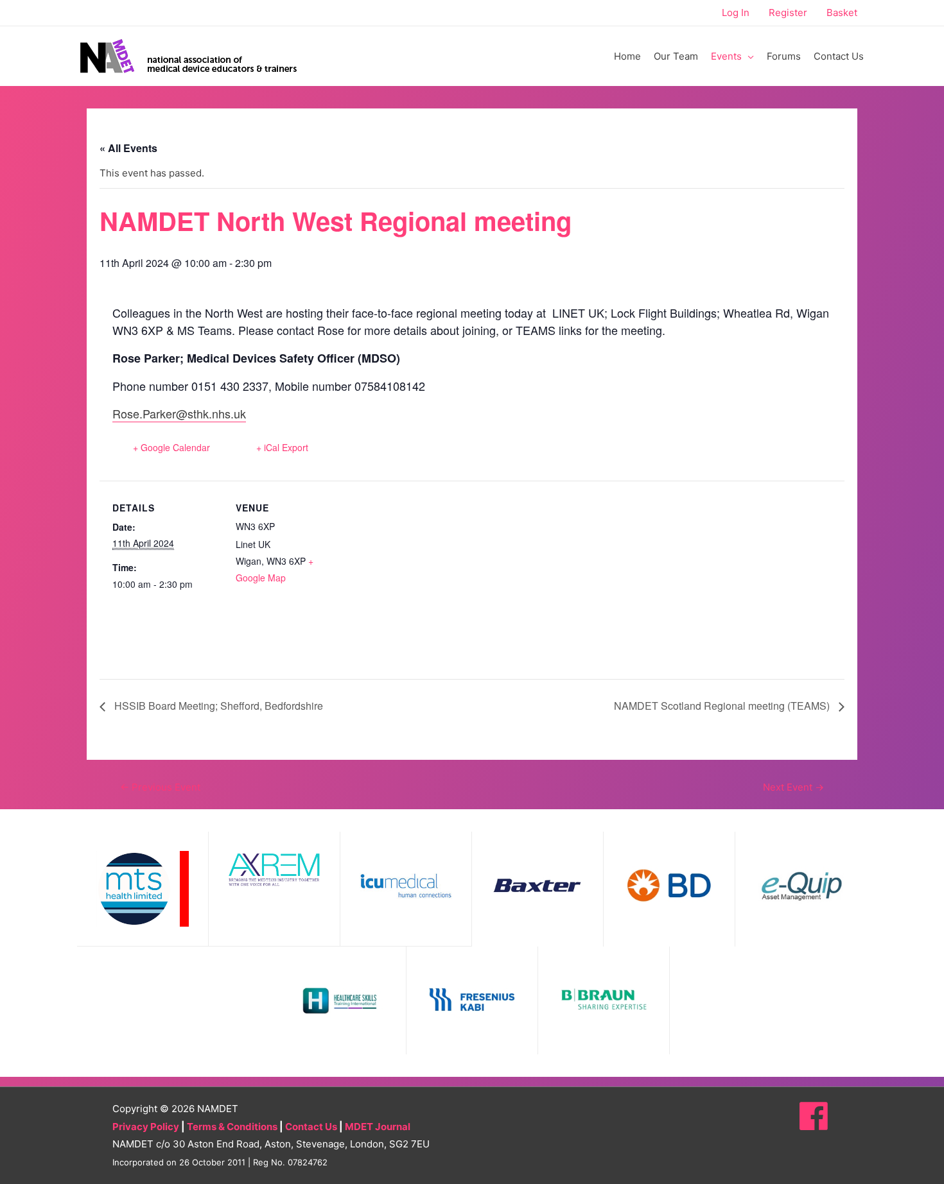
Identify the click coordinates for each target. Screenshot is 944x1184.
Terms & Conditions (232, 1126)
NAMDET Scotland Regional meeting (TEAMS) (723, 705)
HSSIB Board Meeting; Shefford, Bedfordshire (217, 705)
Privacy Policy (145, 1126)
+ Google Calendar (171, 447)
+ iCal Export (282, 447)
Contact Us (311, 1126)
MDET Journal (377, 1126)
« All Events (128, 148)
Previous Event (160, 787)
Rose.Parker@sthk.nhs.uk (179, 413)
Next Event (793, 787)
